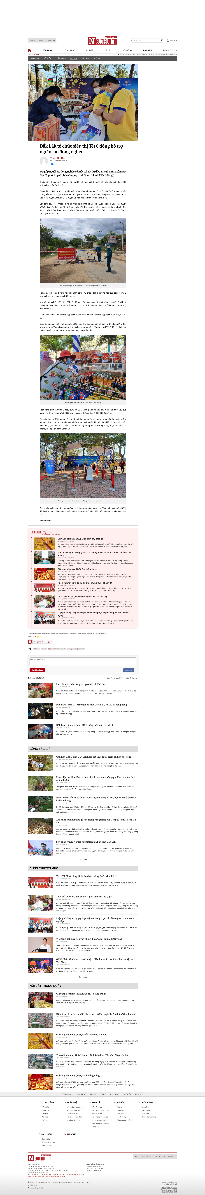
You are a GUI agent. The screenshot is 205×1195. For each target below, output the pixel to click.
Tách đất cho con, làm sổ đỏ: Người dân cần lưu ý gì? (83, 596)
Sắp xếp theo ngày (132, 678)
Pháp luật (70, 50)
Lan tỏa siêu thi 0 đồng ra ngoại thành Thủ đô (80, 684)
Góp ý (41, 40)
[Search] (161, 40)
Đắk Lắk (36, 649)
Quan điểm (46, 1139)
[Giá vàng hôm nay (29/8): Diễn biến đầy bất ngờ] (45, 543)
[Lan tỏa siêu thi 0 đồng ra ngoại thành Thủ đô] (40, 690)
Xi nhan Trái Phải (48, 1142)
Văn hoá (120, 1114)
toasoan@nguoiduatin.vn (37, 1188)
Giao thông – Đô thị (124, 1120)
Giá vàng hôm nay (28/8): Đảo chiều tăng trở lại (81, 993)
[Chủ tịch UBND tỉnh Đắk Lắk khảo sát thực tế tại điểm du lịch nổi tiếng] (40, 763)
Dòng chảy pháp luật (75, 1107)
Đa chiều (147, 50)
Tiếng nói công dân (74, 1117)
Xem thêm (83, 860)
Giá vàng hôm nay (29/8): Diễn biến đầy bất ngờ (80, 539)
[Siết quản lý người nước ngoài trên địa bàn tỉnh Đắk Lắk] (40, 848)
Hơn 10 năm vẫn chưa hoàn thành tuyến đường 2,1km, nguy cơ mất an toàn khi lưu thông (96, 799)
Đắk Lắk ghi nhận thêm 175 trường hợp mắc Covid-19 (84, 725)
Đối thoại (85, 58)
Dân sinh (120, 1107)
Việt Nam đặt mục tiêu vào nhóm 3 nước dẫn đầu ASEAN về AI (89, 938)
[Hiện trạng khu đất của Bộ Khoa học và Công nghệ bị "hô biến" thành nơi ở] (40, 1020)
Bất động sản (97, 1107)
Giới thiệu (146, 1156)
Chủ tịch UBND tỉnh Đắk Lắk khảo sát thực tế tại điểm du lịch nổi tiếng (93, 756)
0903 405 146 (34, 1185)
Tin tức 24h (159, 1156)
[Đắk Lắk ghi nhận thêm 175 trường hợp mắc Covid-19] (40, 731)
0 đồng (70, 649)
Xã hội (108, 50)
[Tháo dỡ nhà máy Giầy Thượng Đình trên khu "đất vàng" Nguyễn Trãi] (40, 1061)
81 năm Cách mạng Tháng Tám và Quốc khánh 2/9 (143, 54)
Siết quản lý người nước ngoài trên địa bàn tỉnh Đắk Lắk (86, 841)
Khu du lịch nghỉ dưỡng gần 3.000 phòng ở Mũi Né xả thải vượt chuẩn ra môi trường (94, 553)
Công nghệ (96, 1127)
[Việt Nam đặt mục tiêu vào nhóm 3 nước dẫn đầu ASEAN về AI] (40, 945)
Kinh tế (89, 50)
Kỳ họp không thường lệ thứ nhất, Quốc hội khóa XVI (105, 54)
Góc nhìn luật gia (73, 1111)
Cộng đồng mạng (149, 1117)
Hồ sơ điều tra (72, 1114)
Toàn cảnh (48, 50)
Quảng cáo (51, 40)
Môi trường (121, 1117)
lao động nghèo (79, 649)
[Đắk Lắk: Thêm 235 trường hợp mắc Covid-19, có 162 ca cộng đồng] (40, 711)
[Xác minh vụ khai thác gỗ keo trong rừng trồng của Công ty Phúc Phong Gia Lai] (40, 826)
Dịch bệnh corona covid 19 (56, 649)
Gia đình (145, 1107)
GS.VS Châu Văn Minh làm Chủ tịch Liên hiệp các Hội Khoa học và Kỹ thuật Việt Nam (95, 961)
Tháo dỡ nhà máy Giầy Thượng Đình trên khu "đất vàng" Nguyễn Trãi (92, 1055)
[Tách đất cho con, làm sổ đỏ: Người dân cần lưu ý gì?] (45, 601)
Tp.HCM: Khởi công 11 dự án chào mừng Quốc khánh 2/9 (85, 583)
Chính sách (61, 58)
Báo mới (171, 1156)
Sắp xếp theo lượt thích (114, 678)
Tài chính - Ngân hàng (100, 1111)
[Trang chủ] (102, 40)
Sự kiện (73, 58)
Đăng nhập (128, 670)
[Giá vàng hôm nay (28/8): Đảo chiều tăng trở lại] (40, 1000)
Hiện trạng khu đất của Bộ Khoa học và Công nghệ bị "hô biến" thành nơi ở (95, 1014)
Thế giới (97, 58)
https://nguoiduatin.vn (34, 1164)
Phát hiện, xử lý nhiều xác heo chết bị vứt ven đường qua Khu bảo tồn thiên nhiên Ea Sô (96, 778)
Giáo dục (120, 1111)
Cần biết (145, 1114)
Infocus (167, 50)
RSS (136, 1156)
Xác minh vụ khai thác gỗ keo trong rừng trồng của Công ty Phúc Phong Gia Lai (96, 821)
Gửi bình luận (37, 670)
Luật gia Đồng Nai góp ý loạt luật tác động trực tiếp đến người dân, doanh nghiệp (93, 614)
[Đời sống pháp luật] (152, 1190)
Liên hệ (32, 40)
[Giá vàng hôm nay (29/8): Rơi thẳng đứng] (45, 574)
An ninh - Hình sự (74, 1120)
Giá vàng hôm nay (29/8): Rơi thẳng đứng (77, 569)
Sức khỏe (146, 1111)
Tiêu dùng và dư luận (100, 1123)
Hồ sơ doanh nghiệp (100, 1117)
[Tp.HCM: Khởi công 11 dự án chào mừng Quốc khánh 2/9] (45, 588)
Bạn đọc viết (46, 1146)
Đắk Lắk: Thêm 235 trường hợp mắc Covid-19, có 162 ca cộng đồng (91, 704)
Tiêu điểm (47, 58)
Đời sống (127, 50)
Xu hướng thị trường (100, 1120)
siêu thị (44, 649)
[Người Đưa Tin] (71, 1157)
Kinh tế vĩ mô (97, 1114)
